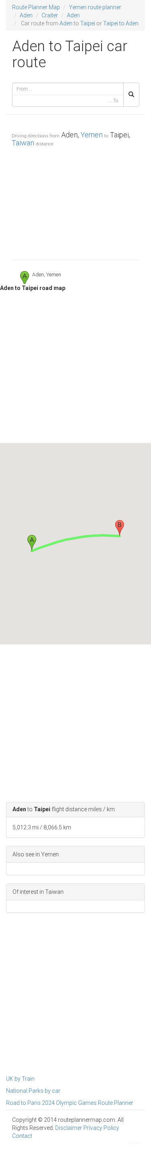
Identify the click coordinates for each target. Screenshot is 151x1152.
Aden (26, 15)
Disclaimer (68, 1128)
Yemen (92, 135)
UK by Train (20, 1078)
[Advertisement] (75, 201)
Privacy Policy (101, 1128)
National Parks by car (33, 1091)
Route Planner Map (36, 7)
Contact (22, 1136)
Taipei (87, 23)
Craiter (49, 15)
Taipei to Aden (121, 23)
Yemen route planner (95, 7)
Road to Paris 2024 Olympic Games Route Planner (69, 1103)
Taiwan (23, 143)
